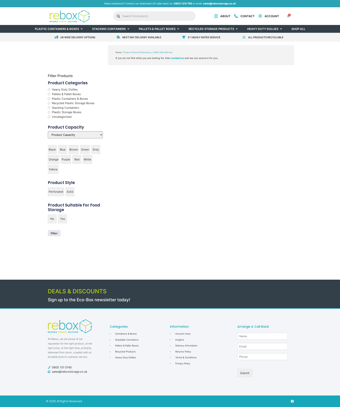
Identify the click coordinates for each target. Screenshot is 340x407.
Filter (54, 233)
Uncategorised (62, 116)
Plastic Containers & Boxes (70, 98)
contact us (177, 58)
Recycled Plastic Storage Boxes (73, 103)
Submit (245, 373)
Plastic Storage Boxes (66, 112)
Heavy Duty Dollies (65, 89)
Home (118, 52)
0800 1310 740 (183, 3)
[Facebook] (292, 401)
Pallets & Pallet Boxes (66, 94)
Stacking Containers (65, 107)
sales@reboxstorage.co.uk (219, 3)
